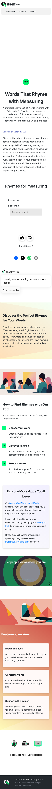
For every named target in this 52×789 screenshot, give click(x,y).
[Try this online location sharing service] (26, 571)
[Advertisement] (26, 42)
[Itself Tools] (26, 750)
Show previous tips (11, 290)
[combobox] (26, 212)
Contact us (27, 785)
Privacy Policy (37, 779)
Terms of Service (22, 779)
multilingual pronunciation (17, 542)
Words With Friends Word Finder (24, 503)
